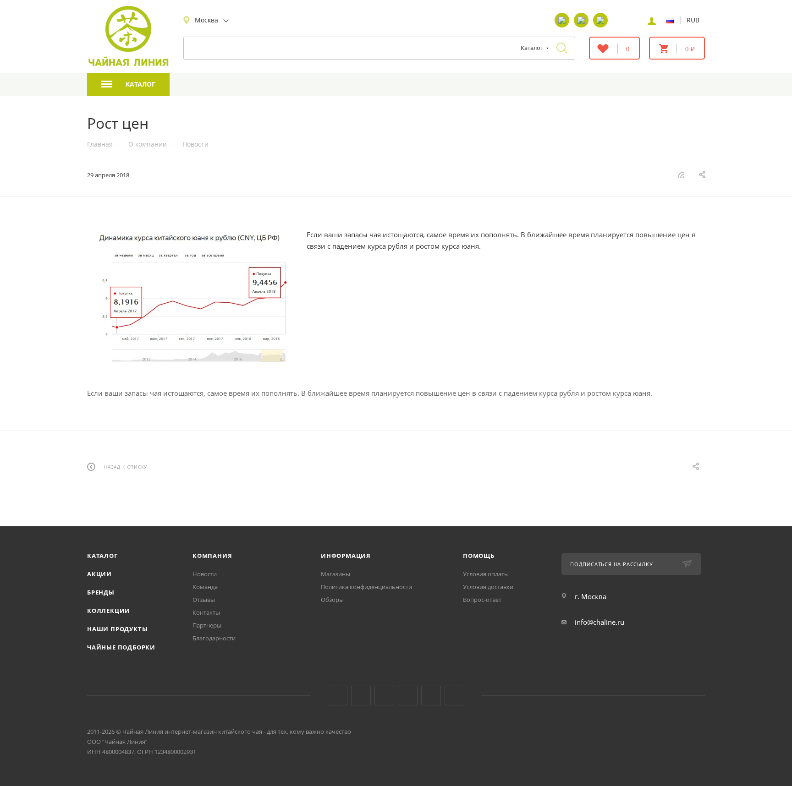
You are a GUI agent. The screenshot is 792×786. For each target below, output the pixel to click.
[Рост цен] (190, 300)
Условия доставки (488, 587)
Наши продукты (117, 629)
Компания (212, 555)
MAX (454, 695)
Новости (204, 574)
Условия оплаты (486, 574)
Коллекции (108, 610)
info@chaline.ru (599, 622)
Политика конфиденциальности (366, 587)
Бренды (101, 592)
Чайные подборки (121, 647)
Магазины (335, 574)
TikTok (431, 695)
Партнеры (206, 625)
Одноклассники (384, 695)
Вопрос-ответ (482, 599)
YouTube (361, 695)
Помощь (479, 555)
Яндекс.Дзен (408, 695)
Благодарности (214, 638)
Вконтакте (337, 695)
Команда (205, 587)
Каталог (102, 555)
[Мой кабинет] (651, 20)
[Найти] (562, 48)
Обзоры (332, 599)
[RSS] (681, 174)
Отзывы (203, 599)
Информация (346, 555)
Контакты (206, 612)
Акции (99, 574)
